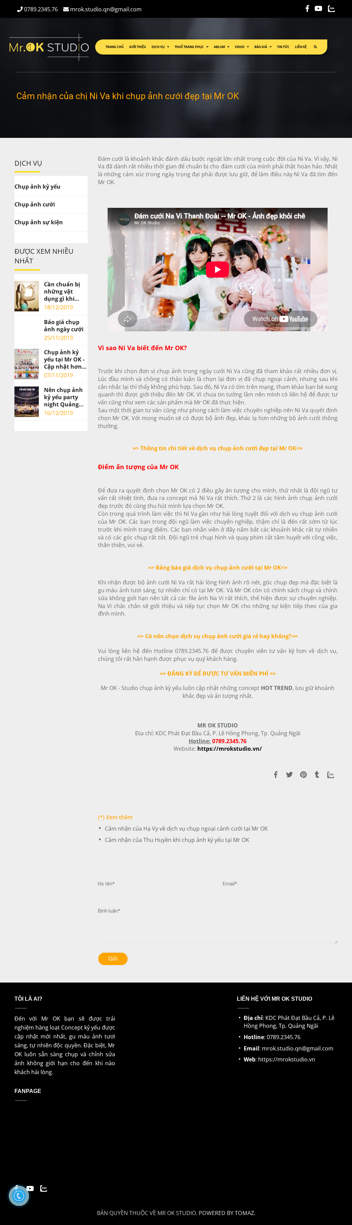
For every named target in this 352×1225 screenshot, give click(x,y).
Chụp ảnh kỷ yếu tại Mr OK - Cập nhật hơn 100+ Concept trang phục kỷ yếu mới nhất (64, 359)
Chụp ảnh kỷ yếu (37, 186)
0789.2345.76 (40, 9)
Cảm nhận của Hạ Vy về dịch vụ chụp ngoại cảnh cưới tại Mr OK (186, 828)
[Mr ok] (276, 775)
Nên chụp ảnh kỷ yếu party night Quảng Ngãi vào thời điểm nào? (63, 397)
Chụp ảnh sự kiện (38, 222)
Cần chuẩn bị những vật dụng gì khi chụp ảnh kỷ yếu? (62, 291)
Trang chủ (115, 47)
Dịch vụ (158, 47)
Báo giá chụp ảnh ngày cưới (64, 326)
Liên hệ (301, 47)
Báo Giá (261, 47)
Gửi (113, 959)
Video (240, 47)
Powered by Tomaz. (227, 1213)
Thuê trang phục (190, 47)
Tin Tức (283, 47)
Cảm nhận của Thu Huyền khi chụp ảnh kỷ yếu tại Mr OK (177, 840)
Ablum (220, 47)
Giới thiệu (137, 47)
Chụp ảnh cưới (34, 204)
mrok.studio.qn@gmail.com (105, 9)
